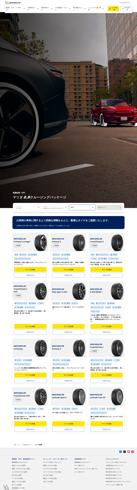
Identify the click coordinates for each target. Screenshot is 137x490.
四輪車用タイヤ (28, 445)
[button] (38, 207)
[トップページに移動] (13, 2)
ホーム (19, 445)
